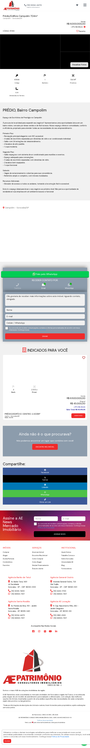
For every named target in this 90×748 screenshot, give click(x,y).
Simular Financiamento (40, 565)
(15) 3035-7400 (18, 591)
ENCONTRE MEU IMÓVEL (45, 447)
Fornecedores (66, 569)
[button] (45, 5)
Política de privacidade (45, 720)
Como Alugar (37, 562)
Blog (63, 565)
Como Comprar (37, 559)
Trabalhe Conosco (68, 555)
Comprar (6, 552)
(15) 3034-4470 (18, 615)
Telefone (17, 288)
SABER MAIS (78, 416)
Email (43, 288)
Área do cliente (37, 569)
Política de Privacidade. (60, 737)
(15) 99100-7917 (18, 594)
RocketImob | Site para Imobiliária (53, 722)
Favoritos (6, 565)
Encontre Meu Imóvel (39, 555)
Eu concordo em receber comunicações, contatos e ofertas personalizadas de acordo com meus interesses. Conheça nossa (44, 329)
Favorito (81, 31)
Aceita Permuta (8, 559)
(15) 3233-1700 (59, 591)
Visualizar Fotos (79, 64)
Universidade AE (67, 562)
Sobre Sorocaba (67, 559)
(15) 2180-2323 (59, 615)
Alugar (5, 555)
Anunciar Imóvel (38, 552)
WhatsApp (69, 288)
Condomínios (7, 562)
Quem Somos (66, 552)
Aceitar (7, 741)
